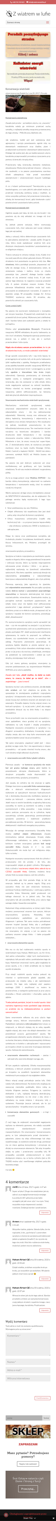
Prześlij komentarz (42, 1398)
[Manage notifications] (6, 1515)
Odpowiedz (45, 1212)
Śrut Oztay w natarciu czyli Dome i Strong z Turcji (28, 1480)
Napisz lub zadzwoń (28, 1464)
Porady (44, 93)
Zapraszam (28, 1444)
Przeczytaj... (28, 1488)
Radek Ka (24, 93)
